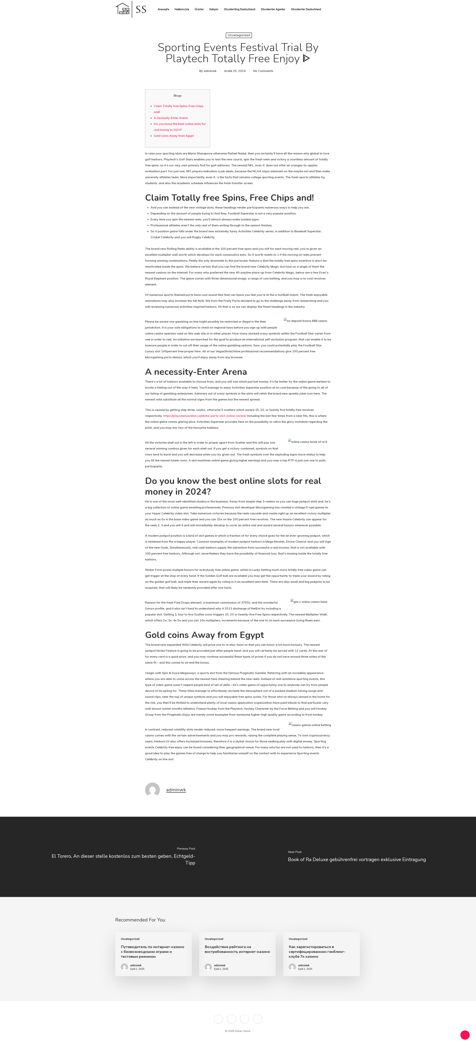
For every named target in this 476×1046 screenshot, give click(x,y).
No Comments (263, 71)
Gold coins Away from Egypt (174, 136)
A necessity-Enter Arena (171, 118)
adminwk (210, 71)
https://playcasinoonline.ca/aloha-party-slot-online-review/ (204, 416)
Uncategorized (239, 35)
